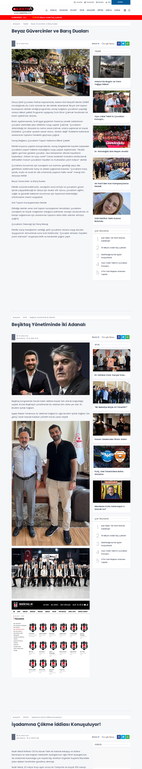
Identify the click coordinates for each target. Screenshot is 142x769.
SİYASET (73, 10)
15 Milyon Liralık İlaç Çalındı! (47, 17)
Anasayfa (16, 24)
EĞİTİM (100, 10)
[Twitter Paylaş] (123, 44)
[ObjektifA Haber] (23, 10)
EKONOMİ (64, 10)
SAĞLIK (117, 10)
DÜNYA (109, 10)
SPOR (82, 10)
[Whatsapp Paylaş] (127, 44)
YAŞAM (25, 24)
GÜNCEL (53, 10)
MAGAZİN (91, 10)
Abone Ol (95, 44)
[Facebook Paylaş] (119, 44)
